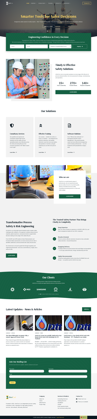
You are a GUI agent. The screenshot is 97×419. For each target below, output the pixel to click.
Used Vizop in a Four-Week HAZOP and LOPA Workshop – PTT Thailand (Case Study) (76, 336)
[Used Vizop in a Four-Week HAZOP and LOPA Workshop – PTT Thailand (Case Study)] (77, 323)
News (41, 333)
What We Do (42, 402)
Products (58, 3)
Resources (66, 3)
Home (27, 3)
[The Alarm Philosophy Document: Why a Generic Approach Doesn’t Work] (19, 323)
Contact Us (87, 3)
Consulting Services (63, 399)
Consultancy (41, 3)
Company (33, 3)
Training (50, 3)
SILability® (60, 402)
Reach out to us (82, 399)
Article (13, 333)
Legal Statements (60, 417)
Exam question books (63, 406)
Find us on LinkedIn (83, 401)
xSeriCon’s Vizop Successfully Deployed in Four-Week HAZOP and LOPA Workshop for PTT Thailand (48, 337)
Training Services (62, 400)
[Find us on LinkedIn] (76, 401)
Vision (40, 400)
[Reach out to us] (76, 399)
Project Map (42, 404)
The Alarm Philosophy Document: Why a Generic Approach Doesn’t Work (17, 336)
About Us (41, 399)
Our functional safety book (64, 408)
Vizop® (59, 404)
